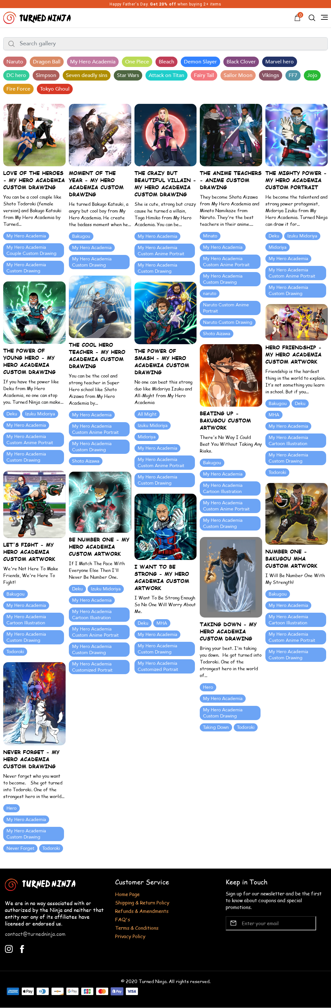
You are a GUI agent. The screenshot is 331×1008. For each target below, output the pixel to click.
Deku (274, 236)
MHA (274, 415)
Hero (208, 687)
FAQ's (122, 919)
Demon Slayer (200, 61)
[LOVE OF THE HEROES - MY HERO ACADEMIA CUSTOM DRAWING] (34, 134)
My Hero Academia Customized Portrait (92, 667)
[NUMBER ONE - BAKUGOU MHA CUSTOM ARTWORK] (296, 513)
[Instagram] (9, 948)
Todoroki (277, 472)
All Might (147, 414)
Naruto (14, 61)
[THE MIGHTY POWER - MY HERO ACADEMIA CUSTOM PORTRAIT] (296, 134)
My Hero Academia (92, 61)
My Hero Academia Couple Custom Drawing (31, 250)
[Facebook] (22, 948)
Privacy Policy (130, 936)
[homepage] (37, 17)
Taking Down (216, 727)
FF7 (293, 75)
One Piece (137, 61)
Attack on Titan (166, 75)
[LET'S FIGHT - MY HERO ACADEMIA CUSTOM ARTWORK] (34, 503)
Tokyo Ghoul (54, 89)
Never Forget (20, 848)
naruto (209, 293)
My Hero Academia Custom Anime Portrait (161, 251)
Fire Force (18, 89)
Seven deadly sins (86, 75)
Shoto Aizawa (216, 334)
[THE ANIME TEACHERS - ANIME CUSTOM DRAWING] (231, 134)
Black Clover (241, 61)
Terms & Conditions (136, 927)
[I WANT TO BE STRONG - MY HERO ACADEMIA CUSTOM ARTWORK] (165, 526)
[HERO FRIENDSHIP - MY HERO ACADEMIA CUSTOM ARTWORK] (296, 322)
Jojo (312, 75)
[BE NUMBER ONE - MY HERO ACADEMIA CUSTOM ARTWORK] (100, 502)
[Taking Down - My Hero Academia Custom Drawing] (231, 577)
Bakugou (81, 236)
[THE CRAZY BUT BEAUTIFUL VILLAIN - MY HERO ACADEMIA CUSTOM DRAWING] (165, 134)
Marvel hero (279, 61)
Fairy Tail (204, 75)
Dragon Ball (46, 61)
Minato (210, 236)
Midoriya (277, 247)
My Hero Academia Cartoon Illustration (288, 440)
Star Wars (128, 75)
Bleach (166, 61)
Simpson (46, 75)
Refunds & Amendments (141, 910)
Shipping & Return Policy (142, 902)
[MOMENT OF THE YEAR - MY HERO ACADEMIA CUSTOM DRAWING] (100, 134)
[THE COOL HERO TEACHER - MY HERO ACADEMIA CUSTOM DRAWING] (100, 306)
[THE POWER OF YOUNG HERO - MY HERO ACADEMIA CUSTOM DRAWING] (34, 312)
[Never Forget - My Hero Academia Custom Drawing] (34, 703)
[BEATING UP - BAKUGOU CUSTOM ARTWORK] (231, 375)
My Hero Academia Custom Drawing (26, 268)
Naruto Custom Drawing (227, 322)
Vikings (270, 75)
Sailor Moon (238, 75)
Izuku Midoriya (302, 236)
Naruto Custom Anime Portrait (226, 308)
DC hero (16, 75)
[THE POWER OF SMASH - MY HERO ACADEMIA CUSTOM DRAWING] (165, 312)
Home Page (127, 894)
